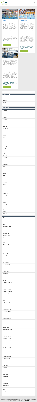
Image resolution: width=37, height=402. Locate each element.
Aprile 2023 (4, 173)
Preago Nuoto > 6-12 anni (8, 34)
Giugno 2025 (5, 130)
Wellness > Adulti (5, 383)
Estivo (12, 25)
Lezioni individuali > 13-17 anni (12, 27)
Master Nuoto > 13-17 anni (23, 29)
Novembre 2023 (5, 164)
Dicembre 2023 (5, 162)
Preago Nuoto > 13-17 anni (9, 74)
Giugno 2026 (5, 115)
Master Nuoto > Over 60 (23, 30)
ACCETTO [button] (26, 400)
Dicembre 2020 (5, 191)
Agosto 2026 (5, 110)
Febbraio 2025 (5, 139)
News (4, 300)
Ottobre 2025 (5, 126)
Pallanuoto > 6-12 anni (23, 34)
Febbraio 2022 (5, 182)
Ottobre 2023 (5, 166)
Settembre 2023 (5, 168)
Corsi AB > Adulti (5, 255)
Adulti (4, 237)
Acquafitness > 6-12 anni (7, 228)
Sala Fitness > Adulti (7, 35)
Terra (11, 39)
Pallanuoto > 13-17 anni (6, 322)
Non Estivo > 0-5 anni (7, 30)
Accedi (4, 389)
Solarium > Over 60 (7, 39)
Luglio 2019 (4, 211)
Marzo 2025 (4, 137)
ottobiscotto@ (5, 21)
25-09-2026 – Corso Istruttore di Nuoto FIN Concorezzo (11, 95)
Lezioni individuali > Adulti (7, 289)
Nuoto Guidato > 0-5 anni (6, 70)
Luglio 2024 (5, 148)
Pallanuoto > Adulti (28, 34)
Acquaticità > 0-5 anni (8, 62)
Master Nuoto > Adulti (30, 29)
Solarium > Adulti (5, 374)
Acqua (12, 21)
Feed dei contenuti (6, 391)
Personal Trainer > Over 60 (23, 36)
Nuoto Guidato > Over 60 (8, 72)
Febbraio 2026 (5, 119)
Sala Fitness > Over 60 (13, 35)
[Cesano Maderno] (27, 14)
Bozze (4, 242)
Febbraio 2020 (5, 204)
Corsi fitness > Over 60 (8, 25)
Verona (4, 20)
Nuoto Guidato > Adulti (6, 316)
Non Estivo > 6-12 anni (6, 307)
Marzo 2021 (4, 186)
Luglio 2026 (4, 112)
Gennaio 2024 (5, 159)
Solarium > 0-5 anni (25, 42)
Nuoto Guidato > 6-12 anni (7, 71)
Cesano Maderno (23, 20)
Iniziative (4, 280)
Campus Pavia (5, 100)
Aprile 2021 (4, 184)
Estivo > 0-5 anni (8, 64)
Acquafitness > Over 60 (6, 233)
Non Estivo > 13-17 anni (14, 30)
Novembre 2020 (5, 193)
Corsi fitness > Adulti (8, 63)
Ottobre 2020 (5, 195)
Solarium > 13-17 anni (31, 42)
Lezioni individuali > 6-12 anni (6, 28)
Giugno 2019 (5, 213)
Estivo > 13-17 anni (6, 26)
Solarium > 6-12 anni (6, 372)
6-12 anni (4, 222)
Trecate (4, 104)
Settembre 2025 (5, 128)
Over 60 (4, 320)
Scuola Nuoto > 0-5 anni (6, 36)
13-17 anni (4, 219)
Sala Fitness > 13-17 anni (9, 75)
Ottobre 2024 (5, 146)
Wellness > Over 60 (6, 385)
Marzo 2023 (4, 175)
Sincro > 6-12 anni (11, 38)
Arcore (4, 59)
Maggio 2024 (5, 153)
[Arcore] (10, 53)
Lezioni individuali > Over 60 (8, 29)
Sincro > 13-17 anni (29, 41)
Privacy (21, 399)
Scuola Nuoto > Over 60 (6, 38)
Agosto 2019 (5, 209)
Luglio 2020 (4, 200)
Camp (6, 23)
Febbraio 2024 (5, 157)
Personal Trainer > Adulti (9, 73)
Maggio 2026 (5, 117)
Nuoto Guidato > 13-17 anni (7, 311)
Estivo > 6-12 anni (11, 26)
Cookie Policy (26, 399)
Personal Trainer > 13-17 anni (7, 329)
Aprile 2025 (4, 135)
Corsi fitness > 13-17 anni (9, 24)
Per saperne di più (6, 45)
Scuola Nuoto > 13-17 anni (13, 36)
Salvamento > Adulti (6, 349)
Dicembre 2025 (5, 121)
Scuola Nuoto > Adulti (13, 37)
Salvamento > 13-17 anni (7, 347)
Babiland (4, 102)
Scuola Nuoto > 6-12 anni (6, 37)
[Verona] (10, 14)
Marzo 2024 (4, 155)
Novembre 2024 (5, 144)
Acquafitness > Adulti (9, 22)
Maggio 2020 (5, 202)
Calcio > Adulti (5, 246)
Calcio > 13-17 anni (6, 244)
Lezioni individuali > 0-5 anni (11, 65)
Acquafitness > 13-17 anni (7, 226)
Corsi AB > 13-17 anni (12, 23)
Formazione (5, 275)
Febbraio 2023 (5, 177)
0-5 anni (4, 217)
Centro (8, 23)
